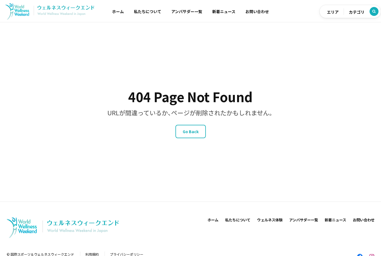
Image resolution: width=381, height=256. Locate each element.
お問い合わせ (257, 11)
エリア (333, 12)
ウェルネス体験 (270, 219)
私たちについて (147, 11)
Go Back (191, 131)
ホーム (118, 11)
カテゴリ (357, 12)
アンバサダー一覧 (186, 11)
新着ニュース (223, 11)
